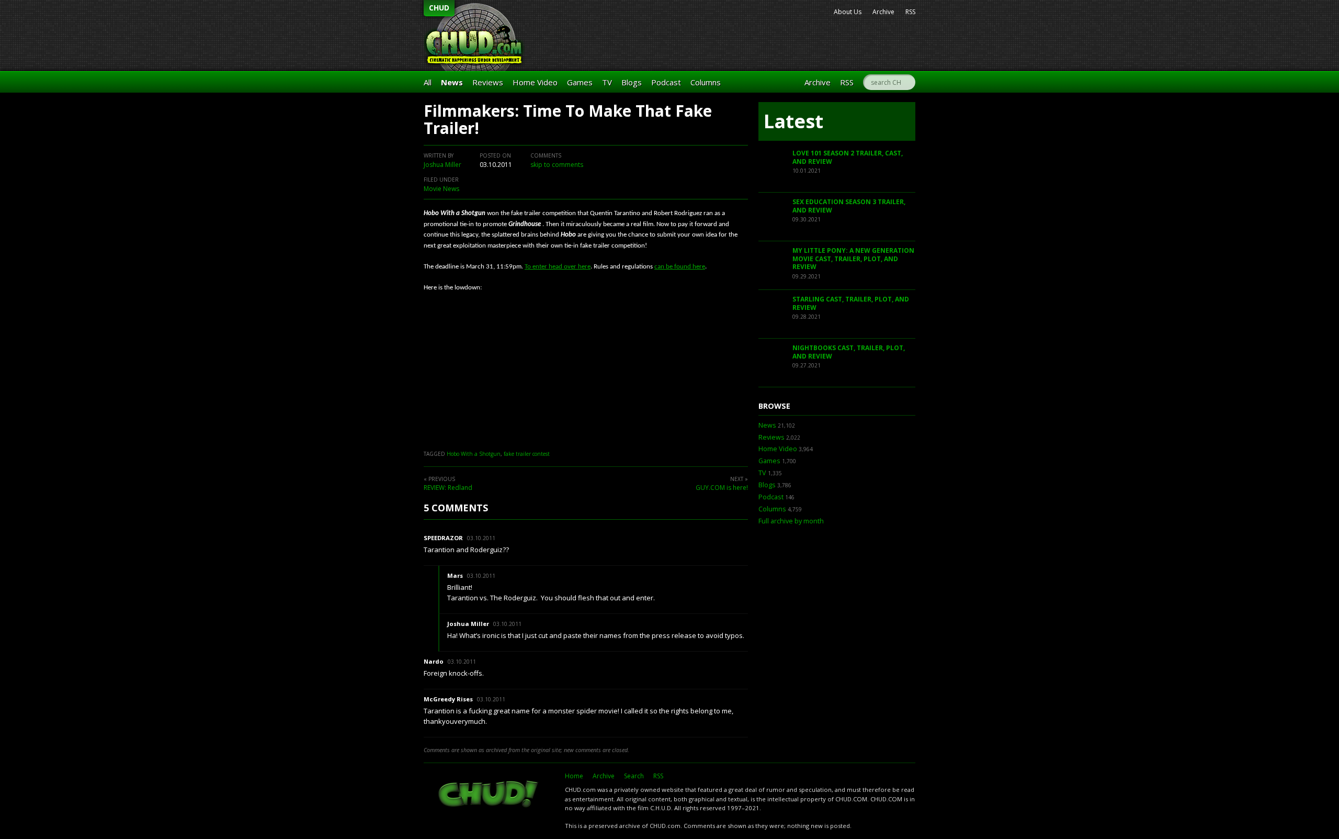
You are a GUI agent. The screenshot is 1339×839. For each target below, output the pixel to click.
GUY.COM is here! (722, 487)
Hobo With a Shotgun (474, 453)
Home (574, 775)
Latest (793, 121)
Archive (883, 11)
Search (634, 775)
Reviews (487, 82)
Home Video (535, 82)
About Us (847, 11)
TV (607, 82)
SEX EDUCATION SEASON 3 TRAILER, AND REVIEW (848, 206)
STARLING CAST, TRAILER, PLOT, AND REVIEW (850, 303)
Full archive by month (791, 521)
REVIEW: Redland (448, 487)
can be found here (679, 266)
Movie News (441, 188)
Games (580, 82)
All (428, 82)
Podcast (666, 82)
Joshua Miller (442, 164)
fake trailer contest (527, 453)
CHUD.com (489, 795)
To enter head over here (558, 266)
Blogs (631, 82)
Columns (705, 82)
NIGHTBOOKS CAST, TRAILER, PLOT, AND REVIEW (848, 352)
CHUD (439, 8)
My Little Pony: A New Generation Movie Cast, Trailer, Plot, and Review (853, 258)
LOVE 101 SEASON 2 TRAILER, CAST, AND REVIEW (847, 157)
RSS (910, 11)
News (452, 82)
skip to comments (556, 164)
